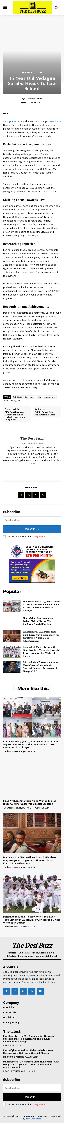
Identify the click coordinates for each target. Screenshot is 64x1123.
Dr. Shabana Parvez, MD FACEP (18, 808)
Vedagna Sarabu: (13, 121)
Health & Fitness (11, 1071)
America (27, 72)
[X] (28, 495)
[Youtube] (40, 991)
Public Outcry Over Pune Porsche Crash (45, 413)
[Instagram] (14, 991)
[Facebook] (21, 495)
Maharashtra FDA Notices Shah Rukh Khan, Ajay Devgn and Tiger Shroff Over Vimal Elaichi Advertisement (41, 636)
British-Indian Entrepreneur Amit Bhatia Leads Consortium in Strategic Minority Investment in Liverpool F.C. (40, 667)
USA (40, 72)
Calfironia (29, 397)
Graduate (55, 121)
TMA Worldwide (33, 1119)
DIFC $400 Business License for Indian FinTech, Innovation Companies (15, 416)
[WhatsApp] (43, 495)
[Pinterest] (35, 495)
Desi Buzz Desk (11, 751)
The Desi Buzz (34, 98)
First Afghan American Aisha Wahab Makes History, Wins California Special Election (38, 621)
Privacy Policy (38, 536)
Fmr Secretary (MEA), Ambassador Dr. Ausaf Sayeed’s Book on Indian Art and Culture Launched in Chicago (41, 606)
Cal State (17, 397)
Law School (49, 397)
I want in (30, 529)
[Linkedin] (23, 991)
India (39, 397)
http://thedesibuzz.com (32, 443)
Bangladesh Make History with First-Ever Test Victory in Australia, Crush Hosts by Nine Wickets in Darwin (41, 651)
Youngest (15, 401)
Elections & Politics (13, 1057)
